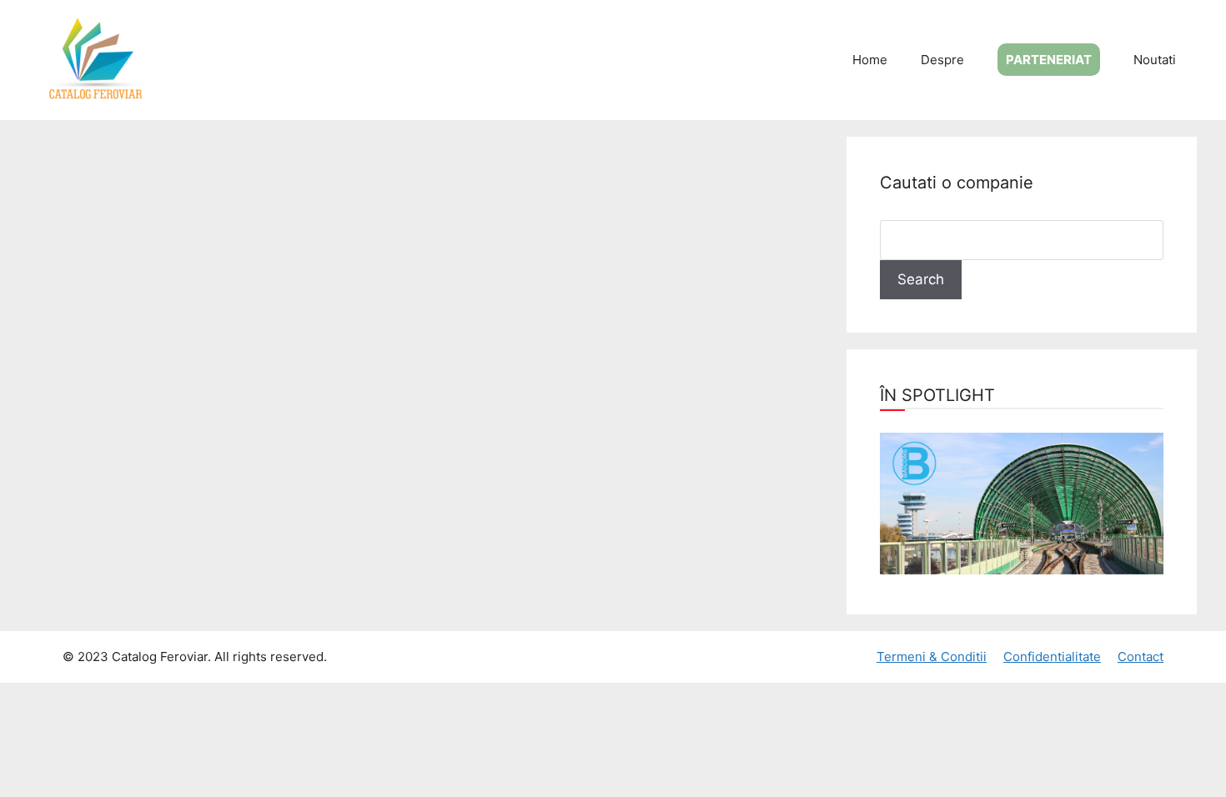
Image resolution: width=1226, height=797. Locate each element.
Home (869, 60)
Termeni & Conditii (932, 656)
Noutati (1154, 60)
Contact (1140, 656)
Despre (942, 60)
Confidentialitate (1052, 656)
